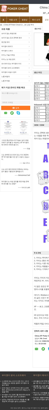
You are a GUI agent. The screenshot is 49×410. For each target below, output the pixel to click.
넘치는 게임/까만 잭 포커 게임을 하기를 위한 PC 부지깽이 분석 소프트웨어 (15, 400)
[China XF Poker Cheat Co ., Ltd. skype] (20, 113)
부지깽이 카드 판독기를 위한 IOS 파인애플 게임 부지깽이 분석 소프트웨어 (16, 396)
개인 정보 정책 (15, 408)
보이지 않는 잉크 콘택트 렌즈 (11, 38)
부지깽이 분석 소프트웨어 (10, 68)
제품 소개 (13, 20)
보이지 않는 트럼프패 (8, 33)
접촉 (17, 108)
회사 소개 (36, 20)
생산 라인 (37, 29)
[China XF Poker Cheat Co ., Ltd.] (14, 8)
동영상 (24, 20)
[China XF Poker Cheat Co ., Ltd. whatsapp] (13, 113)
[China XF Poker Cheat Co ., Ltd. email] (7, 113)
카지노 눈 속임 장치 (8, 59)
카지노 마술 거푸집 (8, 55)
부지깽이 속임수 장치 (8, 72)
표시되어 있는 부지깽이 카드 (11, 64)
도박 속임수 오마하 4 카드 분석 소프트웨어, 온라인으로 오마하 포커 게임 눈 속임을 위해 (16, 390)
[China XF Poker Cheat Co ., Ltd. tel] (24, 113)
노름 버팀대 (5, 76)
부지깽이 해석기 (7, 46)
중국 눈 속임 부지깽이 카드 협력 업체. (35, 408)
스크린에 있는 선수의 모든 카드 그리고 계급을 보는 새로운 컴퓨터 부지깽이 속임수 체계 (15, 383)
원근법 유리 (5, 42)
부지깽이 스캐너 (7, 51)
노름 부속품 (5, 81)
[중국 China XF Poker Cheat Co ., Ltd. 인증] (8, 127)
